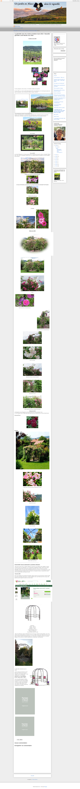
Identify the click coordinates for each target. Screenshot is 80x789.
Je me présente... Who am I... (59, 77)
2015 (56, 162)
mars (57, 146)
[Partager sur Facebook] (20, 739)
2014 (56, 164)
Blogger (45, 786)
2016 (56, 161)
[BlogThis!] (18, 739)
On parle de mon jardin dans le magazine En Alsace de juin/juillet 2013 (59, 98)
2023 (56, 145)
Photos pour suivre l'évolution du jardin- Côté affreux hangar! (59, 95)
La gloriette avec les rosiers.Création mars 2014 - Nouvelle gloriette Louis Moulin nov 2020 (59, 111)
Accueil (32, 775)
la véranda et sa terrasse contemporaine (58, 102)
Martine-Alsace (17, 26)
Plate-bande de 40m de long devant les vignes (59, 91)
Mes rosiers (56, 114)
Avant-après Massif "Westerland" (57, 105)
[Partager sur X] (19, 739)
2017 (56, 159)
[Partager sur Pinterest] (21, 739)
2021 (56, 154)
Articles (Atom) (34, 779)
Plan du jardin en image (58, 88)
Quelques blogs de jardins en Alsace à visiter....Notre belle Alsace (59, 80)
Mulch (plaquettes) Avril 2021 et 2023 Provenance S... (59, 150)
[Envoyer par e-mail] (17, 739)
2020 (56, 156)
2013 (56, 165)
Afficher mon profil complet (18, 27)
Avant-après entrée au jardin (59, 107)
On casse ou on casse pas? (59, 83)
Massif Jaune (56, 116)
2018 (56, 157)
